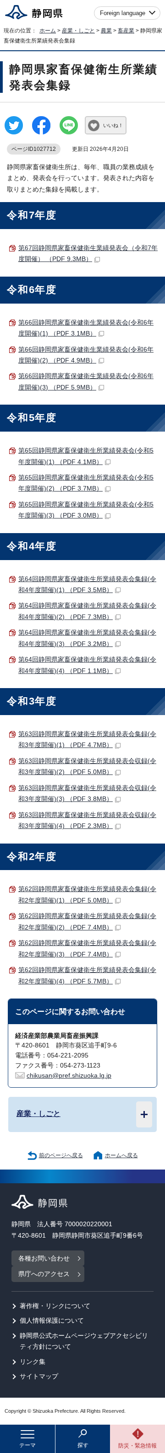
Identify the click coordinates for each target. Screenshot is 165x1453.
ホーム (47, 30)
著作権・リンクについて (55, 1306)
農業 (106, 30)
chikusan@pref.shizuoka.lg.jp (69, 1075)
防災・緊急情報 (137, 1445)
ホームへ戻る (121, 1155)
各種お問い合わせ (44, 1258)
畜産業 (126, 30)
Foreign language (122, 13)
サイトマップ (39, 1376)
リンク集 (32, 1361)
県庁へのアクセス (44, 1274)
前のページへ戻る (61, 1155)
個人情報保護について (52, 1320)
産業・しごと (78, 30)
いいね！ (113, 125)
